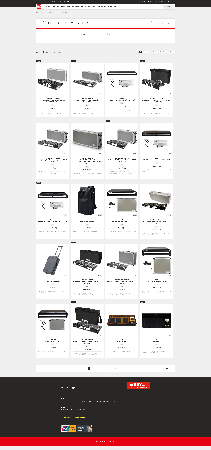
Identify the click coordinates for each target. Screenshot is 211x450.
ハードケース (66, 34)
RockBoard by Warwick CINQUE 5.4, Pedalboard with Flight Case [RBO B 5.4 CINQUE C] (87, 100)
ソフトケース (48, 34)
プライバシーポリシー (80, 401)
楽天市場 (63, 409)
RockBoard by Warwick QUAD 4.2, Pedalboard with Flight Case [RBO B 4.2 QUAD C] (122, 281)
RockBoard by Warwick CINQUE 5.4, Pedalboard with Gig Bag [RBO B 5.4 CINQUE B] (87, 281)
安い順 (47, 52)
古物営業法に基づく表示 (109, 401)
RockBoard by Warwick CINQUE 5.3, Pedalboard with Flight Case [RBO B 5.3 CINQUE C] (53, 160)
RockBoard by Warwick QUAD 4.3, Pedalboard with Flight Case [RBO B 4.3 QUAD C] (156, 221)
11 (173, 52)
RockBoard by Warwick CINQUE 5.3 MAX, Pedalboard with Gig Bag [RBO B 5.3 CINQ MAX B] (156, 100)
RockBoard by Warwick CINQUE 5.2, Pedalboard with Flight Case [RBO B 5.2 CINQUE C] (122, 160)
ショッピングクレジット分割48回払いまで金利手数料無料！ (54, 1)
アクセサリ (43, 12)
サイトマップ (70, 401)
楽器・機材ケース (53, 12)
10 (170, 52)
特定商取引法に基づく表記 (94, 401)
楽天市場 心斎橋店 (82, 409)
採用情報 (118, 401)
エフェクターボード (85, 34)
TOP (37, 12)
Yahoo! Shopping (72, 409)
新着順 (59, 52)
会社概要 (63, 401)
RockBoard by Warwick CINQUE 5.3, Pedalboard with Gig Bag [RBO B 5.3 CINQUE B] (87, 341)
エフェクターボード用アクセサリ (105, 34)
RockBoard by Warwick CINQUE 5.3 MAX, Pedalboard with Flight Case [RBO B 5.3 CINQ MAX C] (52, 100)
